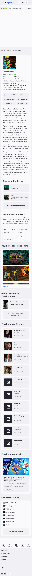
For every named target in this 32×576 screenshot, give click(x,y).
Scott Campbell (19, 355)
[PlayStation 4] (15, 85)
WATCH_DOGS (9, 509)
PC (19, 8)
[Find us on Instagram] (2, 568)
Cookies (3, 562)
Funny (13, 232)
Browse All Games (16, 532)
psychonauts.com (18, 87)
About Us (4, 550)
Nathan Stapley (19, 416)
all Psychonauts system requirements (15, 223)
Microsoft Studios (15, 81)
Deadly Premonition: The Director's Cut (18, 303)
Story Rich (6, 232)
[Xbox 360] (17, 85)
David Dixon (18, 440)
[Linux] (18, 85)
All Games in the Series (16, 205)
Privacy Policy (5, 553)
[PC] (13, 85)
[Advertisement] (16, 28)
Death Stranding (10, 512)
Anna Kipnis (18, 428)
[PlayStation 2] (20, 85)
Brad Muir (17, 404)
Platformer (6, 229)
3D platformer (23, 236)
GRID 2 (7, 525)
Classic (20, 232)
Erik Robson (18, 379)
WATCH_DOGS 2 (10, 503)
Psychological (7, 239)
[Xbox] (23, 85)
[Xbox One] (25, 85)
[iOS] (10, 85)
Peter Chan (17, 391)
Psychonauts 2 (9, 515)
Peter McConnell (19, 331)
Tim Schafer (18, 367)
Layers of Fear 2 (10, 522)
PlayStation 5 (12, 8)
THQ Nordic (24, 81)
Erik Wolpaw (18, 343)
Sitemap (3, 559)
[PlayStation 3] (22, 85)
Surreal (15, 236)
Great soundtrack (23, 229)
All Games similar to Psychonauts (16, 314)
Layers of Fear (9, 518)
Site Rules (4, 556)
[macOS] (11, 85)
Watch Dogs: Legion (11, 506)
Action (14, 229)
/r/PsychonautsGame (18, 89)
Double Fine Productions (18, 79)
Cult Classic (7, 236)
